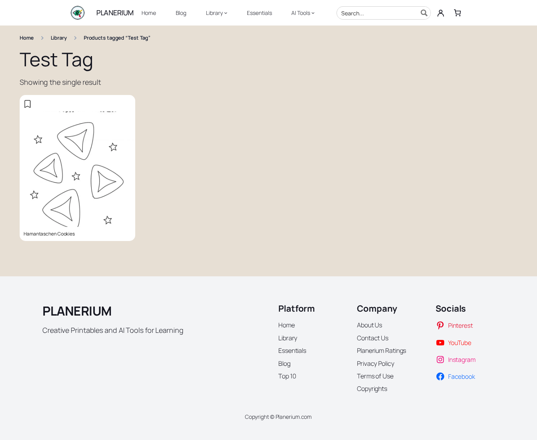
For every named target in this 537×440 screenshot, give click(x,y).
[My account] (441, 13)
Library (59, 37)
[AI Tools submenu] (312, 12)
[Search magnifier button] (424, 13)
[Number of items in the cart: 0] (457, 13)
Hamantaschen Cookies (49, 234)
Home (27, 37)
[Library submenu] (225, 12)
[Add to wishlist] (27, 104)
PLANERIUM (115, 12)
